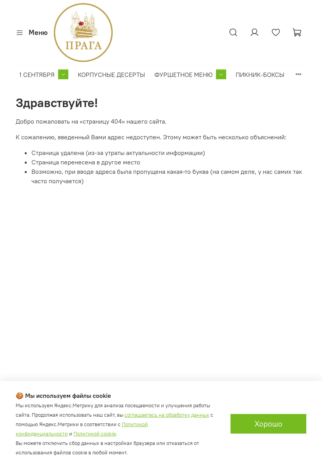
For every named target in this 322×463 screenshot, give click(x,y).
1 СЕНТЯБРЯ (37, 74)
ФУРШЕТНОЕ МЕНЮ (183, 74)
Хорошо (268, 423)
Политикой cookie (94, 433)
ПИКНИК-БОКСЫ (260, 74)
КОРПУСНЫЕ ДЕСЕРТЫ (111, 74)
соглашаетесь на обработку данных (166, 415)
